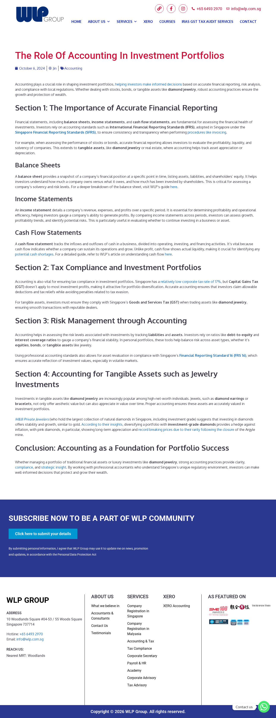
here (173, 187)
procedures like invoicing (207, 132)
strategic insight (53, 467)
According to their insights (102, 424)
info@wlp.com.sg (30, 639)
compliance (24, 467)
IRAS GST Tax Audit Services (207, 21)
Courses (167, 21)
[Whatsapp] (264, 707)
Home (76, 21)
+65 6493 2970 (31, 634)
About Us (96, 21)
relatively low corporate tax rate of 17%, (191, 281)
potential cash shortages (34, 254)
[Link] (159, 8)
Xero (148, 21)
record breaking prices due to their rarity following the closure (186, 429)
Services (124, 21)
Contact (248, 21)
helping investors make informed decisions (148, 84)
